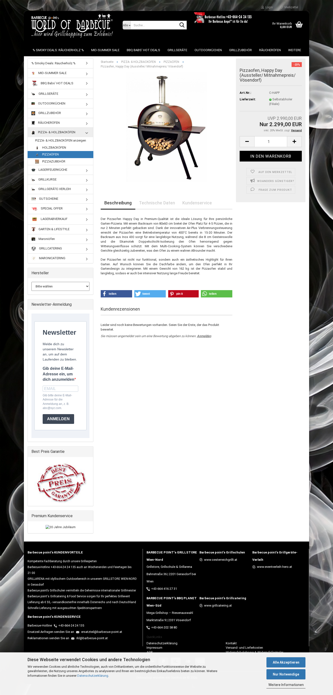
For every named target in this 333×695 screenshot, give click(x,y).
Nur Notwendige (286, 674)
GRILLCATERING (50, 248)
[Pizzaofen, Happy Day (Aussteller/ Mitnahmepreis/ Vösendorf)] (166, 127)
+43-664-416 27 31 (164, 588)
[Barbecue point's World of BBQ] (71, 25)
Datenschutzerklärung (92, 675)
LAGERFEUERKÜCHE (52, 169)
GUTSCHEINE (48, 198)
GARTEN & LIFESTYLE (53, 229)
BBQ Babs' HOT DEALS (143, 50)
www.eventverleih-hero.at (274, 567)
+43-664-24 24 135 (71, 625)
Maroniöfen (46, 239)
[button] (247, 141)
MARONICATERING (51, 258)
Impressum (154, 647)
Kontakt (231, 643)
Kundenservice (197, 202)
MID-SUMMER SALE (105, 50)
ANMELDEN (58, 419)
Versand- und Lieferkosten (244, 647)
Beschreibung (118, 202)
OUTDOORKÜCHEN (208, 50)
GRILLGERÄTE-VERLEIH (54, 189)
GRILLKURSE (47, 179)
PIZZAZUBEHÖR (53, 161)
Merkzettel (290, 7)
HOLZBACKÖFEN (53, 147)
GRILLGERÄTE (177, 50)
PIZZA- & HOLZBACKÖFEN (56, 132)
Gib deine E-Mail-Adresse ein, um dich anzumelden (58, 374)
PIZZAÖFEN (50, 154)
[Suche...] (182, 25)
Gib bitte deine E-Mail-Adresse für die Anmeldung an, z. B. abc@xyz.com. (57, 401)
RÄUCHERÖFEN (270, 50)
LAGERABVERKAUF (54, 219)
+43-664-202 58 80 (164, 627)
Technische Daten (157, 202)
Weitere (294, 50)
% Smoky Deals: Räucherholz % (58, 50)
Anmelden (204, 336)
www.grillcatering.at (218, 605)
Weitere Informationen (286, 685)
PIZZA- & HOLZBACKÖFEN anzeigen (60, 140)
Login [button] (268, 7)
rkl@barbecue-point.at (92, 638)
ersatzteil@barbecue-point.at (101, 632)
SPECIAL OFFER (51, 208)
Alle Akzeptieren (286, 662)
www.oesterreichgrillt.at (220, 560)
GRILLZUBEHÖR (240, 50)
